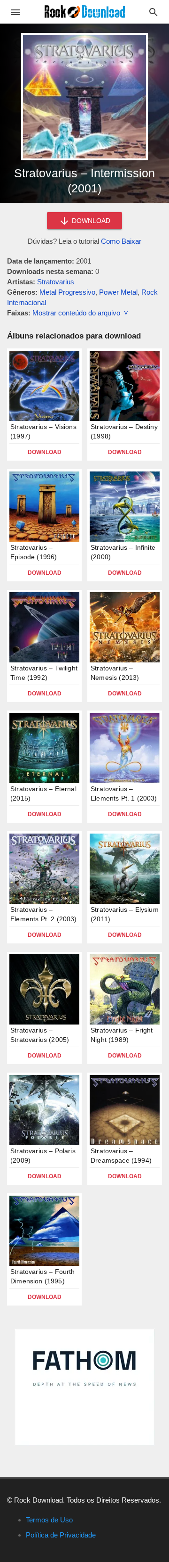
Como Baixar (121, 241)
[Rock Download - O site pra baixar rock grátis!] (85, 11)
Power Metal (118, 292)
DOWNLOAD (90, 220)
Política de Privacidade (61, 1535)
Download (44, 452)
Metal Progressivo (67, 292)
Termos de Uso (49, 1520)
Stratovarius (55, 282)
